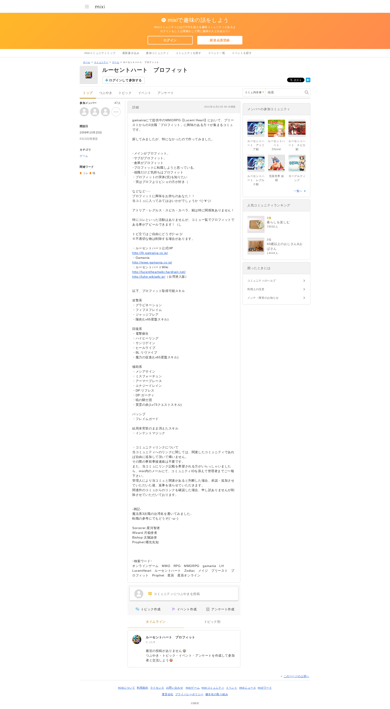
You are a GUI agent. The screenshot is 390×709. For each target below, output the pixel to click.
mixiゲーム (193, 687)
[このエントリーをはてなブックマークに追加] (308, 81)
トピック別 (212, 621)
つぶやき (105, 93)
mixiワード (265, 687)
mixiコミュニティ (213, 687)
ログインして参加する (125, 80)
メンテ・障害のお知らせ (263, 297)
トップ (88, 93)
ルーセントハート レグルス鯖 (256, 180)
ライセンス (157, 687)
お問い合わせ (174, 687)
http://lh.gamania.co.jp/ (150, 253)
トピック (125, 93)
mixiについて (126, 687)
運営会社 (167, 694)
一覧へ (298, 191)
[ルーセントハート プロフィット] (136, 639)
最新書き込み (130, 53)
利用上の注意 (256, 289)
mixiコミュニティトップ (100, 53)
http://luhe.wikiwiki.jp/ (148, 276)
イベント (144, 93)
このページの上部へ (296, 676)
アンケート (166, 93)
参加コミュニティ (157, 53)
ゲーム (115, 62)
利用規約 (142, 687)
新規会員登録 (220, 40)
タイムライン (156, 621)
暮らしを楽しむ (278, 222)
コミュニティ (101, 62)
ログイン (169, 40)
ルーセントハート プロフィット (170, 637)
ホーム (86, 62)
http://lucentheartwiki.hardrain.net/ (159, 272)
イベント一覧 (216, 53)
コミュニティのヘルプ (261, 280)
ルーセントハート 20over (276, 145)
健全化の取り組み (216, 694)
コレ (85, 173)
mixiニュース (247, 687)
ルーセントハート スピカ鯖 (297, 145)
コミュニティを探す (188, 53)
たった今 (150, 642)
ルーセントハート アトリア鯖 (256, 145)
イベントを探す (242, 53)
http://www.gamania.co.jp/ (152, 262)
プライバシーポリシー (189, 694)
